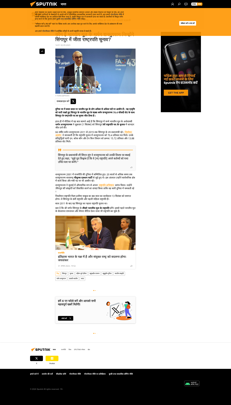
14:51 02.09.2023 (62, 45)
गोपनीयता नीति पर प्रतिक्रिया (95, 374)
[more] (131, 167)
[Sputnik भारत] (45, 7)
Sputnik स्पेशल (79, 350)
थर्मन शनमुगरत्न (61, 279)
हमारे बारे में (34, 374)
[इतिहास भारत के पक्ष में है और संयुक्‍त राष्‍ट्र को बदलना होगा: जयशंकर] (95, 233)
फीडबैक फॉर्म (61, 374)
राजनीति (61, 253)
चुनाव (71, 274)
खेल (89, 350)
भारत (82, 279)
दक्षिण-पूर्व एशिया (81, 274)
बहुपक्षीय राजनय (94, 274)
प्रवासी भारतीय (73, 279)
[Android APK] (192, 384)
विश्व (58, 274)
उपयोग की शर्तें (47, 374)
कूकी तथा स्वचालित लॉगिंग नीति (68, 19)
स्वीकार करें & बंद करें (188, 23)
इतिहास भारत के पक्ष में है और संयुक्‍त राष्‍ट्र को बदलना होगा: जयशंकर (92, 258)
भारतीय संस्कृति (119, 274)
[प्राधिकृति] (172, 4)
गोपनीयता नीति (116, 14)
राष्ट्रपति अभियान (106, 185)
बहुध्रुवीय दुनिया (107, 274)
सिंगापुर (64, 274)
